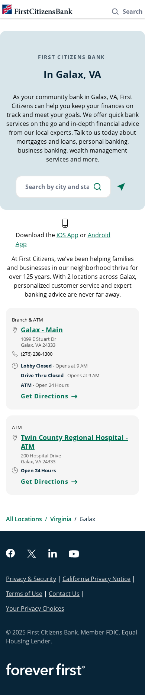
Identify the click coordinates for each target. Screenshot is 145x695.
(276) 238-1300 (36, 353)
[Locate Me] (121, 187)
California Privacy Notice (96, 579)
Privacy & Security (31, 579)
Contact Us (64, 594)
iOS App (67, 235)
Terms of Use (24, 594)
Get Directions (49, 396)
